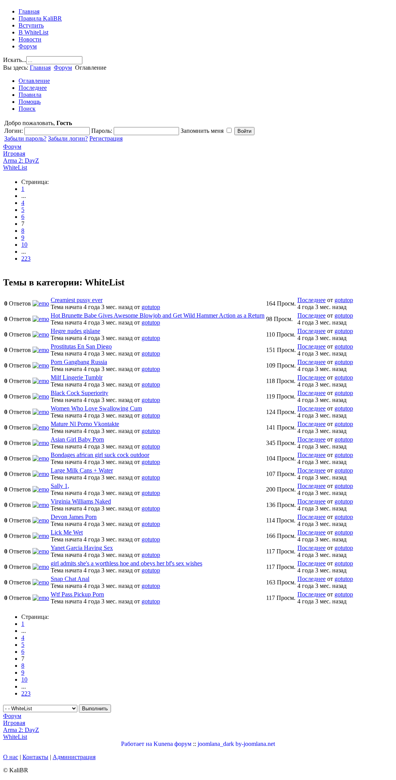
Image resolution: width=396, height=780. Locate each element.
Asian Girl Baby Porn (77, 439)
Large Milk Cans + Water (82, 470)
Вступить (31, 25)
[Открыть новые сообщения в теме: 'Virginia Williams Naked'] (40, 505)
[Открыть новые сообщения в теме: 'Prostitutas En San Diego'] (40, 350)
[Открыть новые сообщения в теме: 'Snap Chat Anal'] (40, 582)
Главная (29, 11)
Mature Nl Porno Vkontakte (85, 424)
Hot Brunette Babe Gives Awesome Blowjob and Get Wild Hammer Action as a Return (158, 315)
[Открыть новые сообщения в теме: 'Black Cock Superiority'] (40, 396)
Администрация (74, 757)
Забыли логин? (68, 138)
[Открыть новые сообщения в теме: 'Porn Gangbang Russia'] (40, 365)
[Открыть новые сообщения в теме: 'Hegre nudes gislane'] (40, 334)
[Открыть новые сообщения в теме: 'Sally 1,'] (40, 489)
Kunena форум (172, 743)
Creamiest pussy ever (76, 300)
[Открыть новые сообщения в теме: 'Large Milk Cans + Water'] (40, 474)
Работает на (136, 743)
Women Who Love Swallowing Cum (96, 408)
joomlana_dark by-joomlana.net (236, 743)
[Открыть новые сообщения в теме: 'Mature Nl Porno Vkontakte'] (40, 427)
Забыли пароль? (25, 138)
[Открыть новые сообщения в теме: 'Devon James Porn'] (40, 520)
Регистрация (106, 138)
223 (26, 258)
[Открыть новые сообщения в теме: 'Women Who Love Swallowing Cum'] (40, 412)
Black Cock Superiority (79, 393)
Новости (30, 39)
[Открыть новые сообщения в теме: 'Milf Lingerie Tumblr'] (40, 381)
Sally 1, (60, 486)
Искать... (14, 60)
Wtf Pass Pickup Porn (77, 594)
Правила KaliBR (40, 18)
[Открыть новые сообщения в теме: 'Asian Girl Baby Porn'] (40, 443)
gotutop (151, 307)
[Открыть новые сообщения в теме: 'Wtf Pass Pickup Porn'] (40, 597)
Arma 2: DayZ (21, 160)
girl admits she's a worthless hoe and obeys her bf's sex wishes (126, 563)
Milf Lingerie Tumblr (76, 377)
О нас (10, 757)
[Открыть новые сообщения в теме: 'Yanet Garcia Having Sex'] (40, 551)
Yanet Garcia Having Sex (82, 548)
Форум (28, 46)
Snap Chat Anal (70, 579)
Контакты (35, 757)
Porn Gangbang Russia (79, 362)
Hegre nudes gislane (75, 331)
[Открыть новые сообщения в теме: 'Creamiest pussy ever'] (40, 303)
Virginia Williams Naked (81, 501)
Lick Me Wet (67, 532)
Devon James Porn (74, 517)
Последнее (311, 300)
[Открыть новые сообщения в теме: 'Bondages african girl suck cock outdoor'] (40, 458)
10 (24, 244)
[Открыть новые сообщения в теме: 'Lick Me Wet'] (40, 536)
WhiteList (15, 167)
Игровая (14, 153)
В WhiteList (33, 32)
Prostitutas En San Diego (81, 346)
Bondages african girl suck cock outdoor (100, 455)
